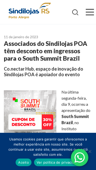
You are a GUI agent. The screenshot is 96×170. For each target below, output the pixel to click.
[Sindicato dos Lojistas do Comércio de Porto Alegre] (29, 11)
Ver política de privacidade (58, 162)
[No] (89, 151)
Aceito (23, 162)
